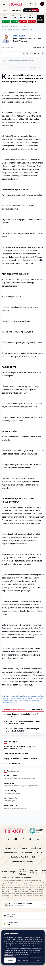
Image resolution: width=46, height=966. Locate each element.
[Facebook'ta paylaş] (27, 53)
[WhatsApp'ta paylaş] (31, 53)
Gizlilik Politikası (8, 955)
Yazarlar (12, 27)
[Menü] (4, 3)
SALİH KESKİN (22, 27)
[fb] (30, 839)
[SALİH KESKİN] (6, 38)
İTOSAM (39, 853)
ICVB (33, 857)
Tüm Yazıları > (37, 709)
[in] (38, 839)
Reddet (36, 960)
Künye (4, 872)
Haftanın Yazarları (11, 771)
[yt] (16, 839)
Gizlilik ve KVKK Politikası (22, 871)
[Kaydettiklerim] (36, 3)
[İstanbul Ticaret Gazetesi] (16, 4)
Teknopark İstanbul (11, 853)
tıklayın (15, 702)
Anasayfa (5, 27)
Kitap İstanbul (36, 848)
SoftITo (24, 848)
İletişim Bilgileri (37, 47)
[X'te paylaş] (23, 53)
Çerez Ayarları (23, 960)
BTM (16, 848)
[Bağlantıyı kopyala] (42, 53)
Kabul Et (10, 960)
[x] (8, 839)
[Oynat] (6, 67)
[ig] (23, 839)
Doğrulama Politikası (34, 872)
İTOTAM (8, 848)
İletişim (13, 872)
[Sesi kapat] (39, 67)
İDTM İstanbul (27, 853)
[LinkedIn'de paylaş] (35, 53)
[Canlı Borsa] (42, 4)
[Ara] (30, 3)
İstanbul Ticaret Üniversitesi (23, 861)
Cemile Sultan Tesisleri (19, 857)
